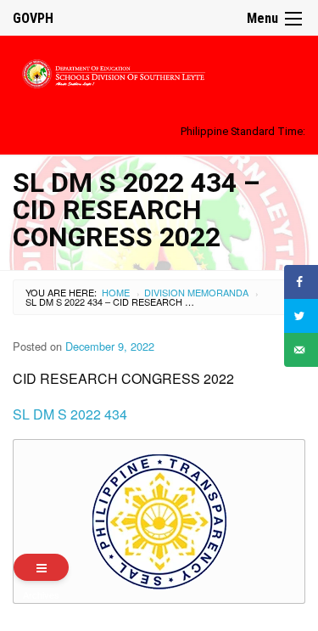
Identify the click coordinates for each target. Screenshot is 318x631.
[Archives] (41, 567)
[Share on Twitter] (301, 316)
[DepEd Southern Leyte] (159, 71)
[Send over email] (301, 350)
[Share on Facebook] (301, 282)
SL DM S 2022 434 (70, 414)
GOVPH (33, 18)
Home (116, 292)
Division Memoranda (196, 292)
